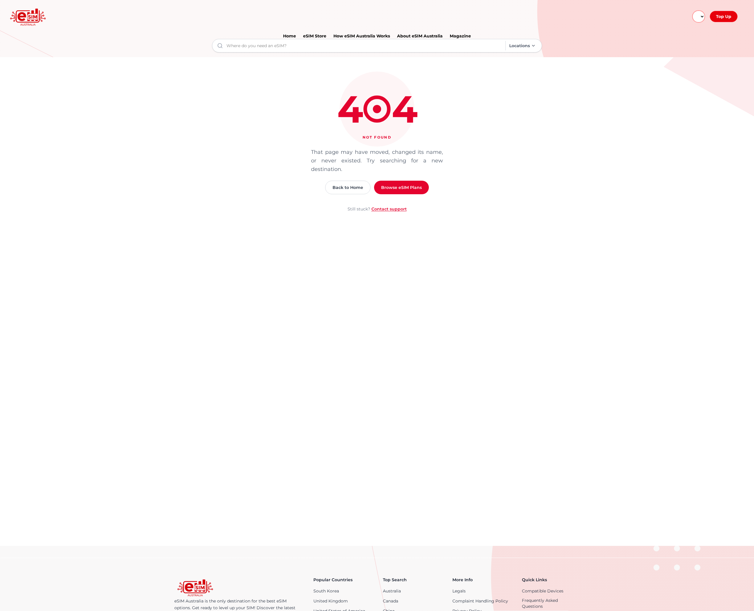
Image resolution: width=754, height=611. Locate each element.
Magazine (460, 36)
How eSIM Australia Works (361, 36)
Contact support (389, 209)
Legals (459, 591)
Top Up (723, 16)
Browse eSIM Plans (401, 187)
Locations (519, 45)
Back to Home (348, 187)
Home (289, 36)
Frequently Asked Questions (540, 603)
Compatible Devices (542, 591)
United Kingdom (330, 601)
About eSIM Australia (420, 36)
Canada (390, 601)
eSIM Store (314, 36)
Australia (392, 591)
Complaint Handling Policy (480, 601)
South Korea (326, 591)
